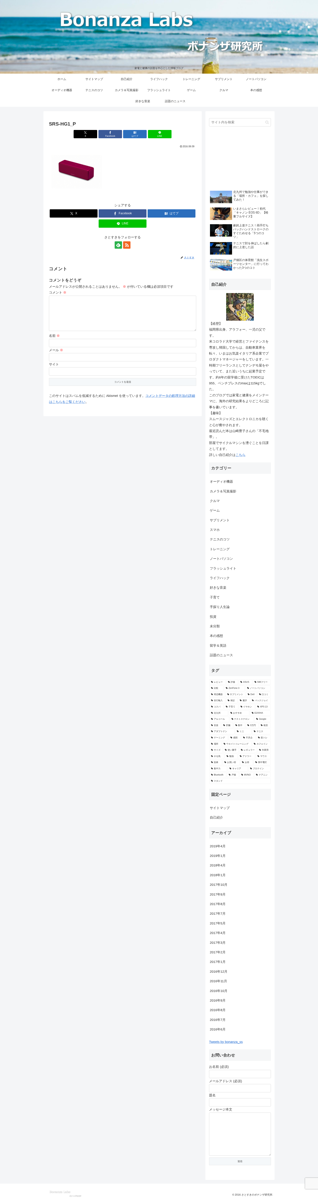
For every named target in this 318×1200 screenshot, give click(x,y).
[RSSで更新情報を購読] (126, 245)
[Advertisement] (240, 159)
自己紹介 (216, 817)
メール (56, 350)
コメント (57, 292)
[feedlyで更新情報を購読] (118, 245)
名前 (54, 336)
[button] (267, 122)
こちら (240, 455)
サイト (54, 364)
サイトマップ (220, 808)
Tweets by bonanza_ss (226, 1042)
